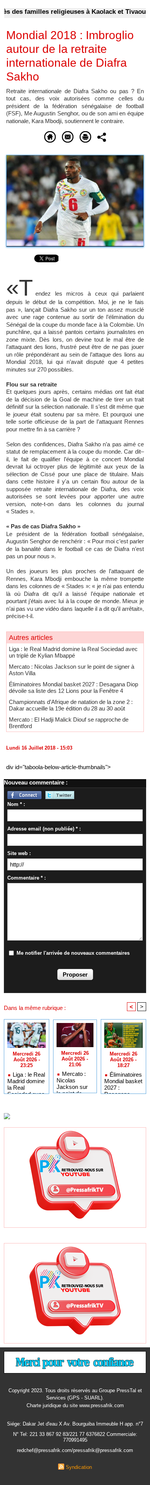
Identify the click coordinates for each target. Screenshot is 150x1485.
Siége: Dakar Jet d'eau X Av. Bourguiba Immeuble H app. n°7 (75, 1424)
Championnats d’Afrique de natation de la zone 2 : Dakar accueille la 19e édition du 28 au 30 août (71, 705)
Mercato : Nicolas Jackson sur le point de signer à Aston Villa (74, 1080)
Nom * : (16, 804)
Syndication (79, 1467)
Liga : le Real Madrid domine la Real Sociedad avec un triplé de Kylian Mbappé (73, 652)
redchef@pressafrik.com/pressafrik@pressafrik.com (75, 1450)
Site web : (19, 853)
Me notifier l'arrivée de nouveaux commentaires (73, 953)
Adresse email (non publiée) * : (44, 829)
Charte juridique (44, 1405)
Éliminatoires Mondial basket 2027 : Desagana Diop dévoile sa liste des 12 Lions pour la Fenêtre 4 (73, 687)
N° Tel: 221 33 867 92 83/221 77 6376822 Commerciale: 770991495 (75, 1437)
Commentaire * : (26, 878)
